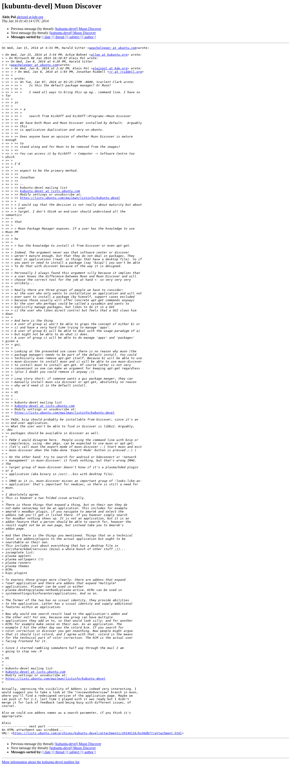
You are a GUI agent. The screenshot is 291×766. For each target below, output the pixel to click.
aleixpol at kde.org (30, 17)
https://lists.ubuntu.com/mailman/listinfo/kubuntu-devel (70, 198)
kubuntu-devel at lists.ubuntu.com (50, 191)
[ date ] (48, 37)
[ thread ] (59, 37)
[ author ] (88, 37)
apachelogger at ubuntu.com (112, 48)
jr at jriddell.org (125, 71)
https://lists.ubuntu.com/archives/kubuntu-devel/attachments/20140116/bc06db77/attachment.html (97, 733)
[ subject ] (74, 37)
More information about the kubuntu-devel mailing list (40, 762)
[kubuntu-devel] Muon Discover (78, 29)
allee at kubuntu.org (109, 54)
